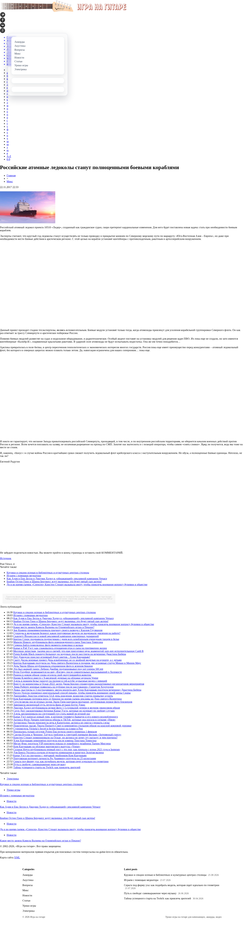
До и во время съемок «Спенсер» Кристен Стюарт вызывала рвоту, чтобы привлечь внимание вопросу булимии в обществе (77, 584)
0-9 (8, 159)
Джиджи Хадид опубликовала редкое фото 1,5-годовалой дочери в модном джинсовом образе (66, 707)
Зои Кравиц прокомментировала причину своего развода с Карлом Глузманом (57, 630)
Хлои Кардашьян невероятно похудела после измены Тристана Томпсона (54, 740)
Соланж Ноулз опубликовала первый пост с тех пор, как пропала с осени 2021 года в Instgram (66, 749)
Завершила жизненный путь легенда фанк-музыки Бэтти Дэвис (49, 704)
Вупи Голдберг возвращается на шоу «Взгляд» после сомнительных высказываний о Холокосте (67, 672)
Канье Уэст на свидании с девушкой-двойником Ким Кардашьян (50, 755)
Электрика (13, 778)
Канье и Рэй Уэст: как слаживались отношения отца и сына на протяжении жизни (60, 648)
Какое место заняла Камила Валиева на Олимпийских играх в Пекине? (53, 627)
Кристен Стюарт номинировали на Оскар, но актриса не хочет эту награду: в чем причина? (65, 737)
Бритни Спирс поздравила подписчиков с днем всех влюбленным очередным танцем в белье (66, 639)
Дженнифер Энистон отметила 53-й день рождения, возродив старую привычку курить (63, 695)
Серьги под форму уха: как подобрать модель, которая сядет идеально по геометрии (40, 597)
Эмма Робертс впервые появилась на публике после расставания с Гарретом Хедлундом (63, 686)
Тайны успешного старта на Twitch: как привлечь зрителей (28, 599)
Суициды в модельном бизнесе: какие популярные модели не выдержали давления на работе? (66, 633)
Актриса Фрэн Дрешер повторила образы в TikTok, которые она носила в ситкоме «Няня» (64, 719)
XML (17, 857)
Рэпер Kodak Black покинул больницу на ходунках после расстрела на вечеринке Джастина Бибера (69, 654)
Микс (10, 181)
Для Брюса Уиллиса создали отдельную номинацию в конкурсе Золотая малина (58, 752)
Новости (11, 801)
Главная (11, 175)
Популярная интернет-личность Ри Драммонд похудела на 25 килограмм (54, 758)
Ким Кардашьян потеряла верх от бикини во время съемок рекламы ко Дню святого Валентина (67, 698)
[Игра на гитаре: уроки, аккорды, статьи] (63, 11)
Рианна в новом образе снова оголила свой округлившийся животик (52, 675)
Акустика (27, 880)
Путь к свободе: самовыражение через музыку (93, 597)
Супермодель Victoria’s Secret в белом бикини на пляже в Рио (48, 728)
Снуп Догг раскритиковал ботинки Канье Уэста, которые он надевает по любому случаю (64, 710)
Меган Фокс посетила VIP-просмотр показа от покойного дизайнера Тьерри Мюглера (62, 743)
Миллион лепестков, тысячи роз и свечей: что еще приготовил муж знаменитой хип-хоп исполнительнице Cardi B (78, 651)
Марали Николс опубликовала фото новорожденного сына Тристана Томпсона (58, 642)
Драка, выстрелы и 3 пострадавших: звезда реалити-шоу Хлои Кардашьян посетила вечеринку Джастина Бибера (77, 689)
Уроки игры (13, 790)
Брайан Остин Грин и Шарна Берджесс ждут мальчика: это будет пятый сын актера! (54, 581)
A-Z (9, 156)
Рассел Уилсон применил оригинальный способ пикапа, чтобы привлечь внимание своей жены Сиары (72, 692)
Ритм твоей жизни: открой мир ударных (69, 599)
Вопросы (27, 885)
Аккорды (27, 874)
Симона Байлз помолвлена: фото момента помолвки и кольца (48, 645)
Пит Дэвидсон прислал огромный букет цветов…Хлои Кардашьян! (51, 657)
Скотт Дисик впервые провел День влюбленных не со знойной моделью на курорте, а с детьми (67, 660)
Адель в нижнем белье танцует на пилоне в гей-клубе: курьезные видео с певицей (60, 681)
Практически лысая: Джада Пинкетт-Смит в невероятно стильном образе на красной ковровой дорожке (72, 725)
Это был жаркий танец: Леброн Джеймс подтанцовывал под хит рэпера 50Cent (58, 669)
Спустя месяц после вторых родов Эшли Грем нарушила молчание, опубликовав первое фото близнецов (72, 701)
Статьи (26, 900)
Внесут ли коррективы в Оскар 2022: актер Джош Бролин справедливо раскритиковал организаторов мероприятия (78, 683)
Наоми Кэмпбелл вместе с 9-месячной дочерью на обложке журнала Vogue (55, 678)
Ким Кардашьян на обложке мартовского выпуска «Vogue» (46, 746)
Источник (5, 558)
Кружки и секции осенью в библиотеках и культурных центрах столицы (48, 572)
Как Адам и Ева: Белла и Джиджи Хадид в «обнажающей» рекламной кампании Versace (57, 578)
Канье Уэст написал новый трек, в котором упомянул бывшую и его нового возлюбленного (65, 716)
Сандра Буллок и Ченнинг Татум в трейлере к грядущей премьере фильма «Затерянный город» (67, 734)
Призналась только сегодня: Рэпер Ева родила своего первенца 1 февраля (55, 731)
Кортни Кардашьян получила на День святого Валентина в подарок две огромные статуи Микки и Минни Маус (77, 663)
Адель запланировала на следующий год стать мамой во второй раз (51, 713)
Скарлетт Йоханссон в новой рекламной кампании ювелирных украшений (56, 636)
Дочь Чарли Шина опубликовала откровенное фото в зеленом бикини (53, 666)
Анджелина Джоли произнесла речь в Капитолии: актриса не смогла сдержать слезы (61, 722)
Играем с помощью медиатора (24, 575)
